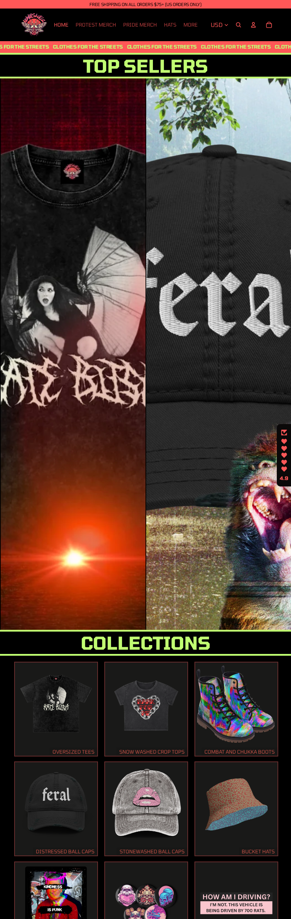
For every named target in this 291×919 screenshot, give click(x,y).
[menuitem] (190, 25)
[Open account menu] (253, 25)
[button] (284, 455)
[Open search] (238, 25)
